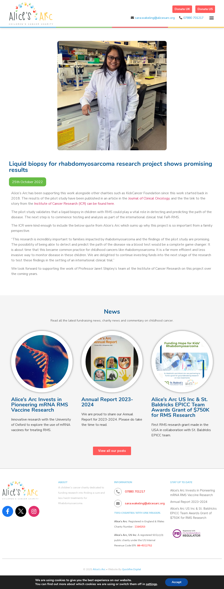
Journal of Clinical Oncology (149, 198)
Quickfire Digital (131, 569)
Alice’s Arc (99, 569)
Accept (176, 582)
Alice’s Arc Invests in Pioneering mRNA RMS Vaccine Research (39, 404)
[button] (211, 17)
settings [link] (151, 584)
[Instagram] (33, 511)
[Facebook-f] (7, 511)
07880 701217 (193, 18)
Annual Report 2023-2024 (107, 402)
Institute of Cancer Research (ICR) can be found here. (75, 203)
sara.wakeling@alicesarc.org (155, 18)
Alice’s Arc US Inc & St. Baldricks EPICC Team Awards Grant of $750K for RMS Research (180, 407)
